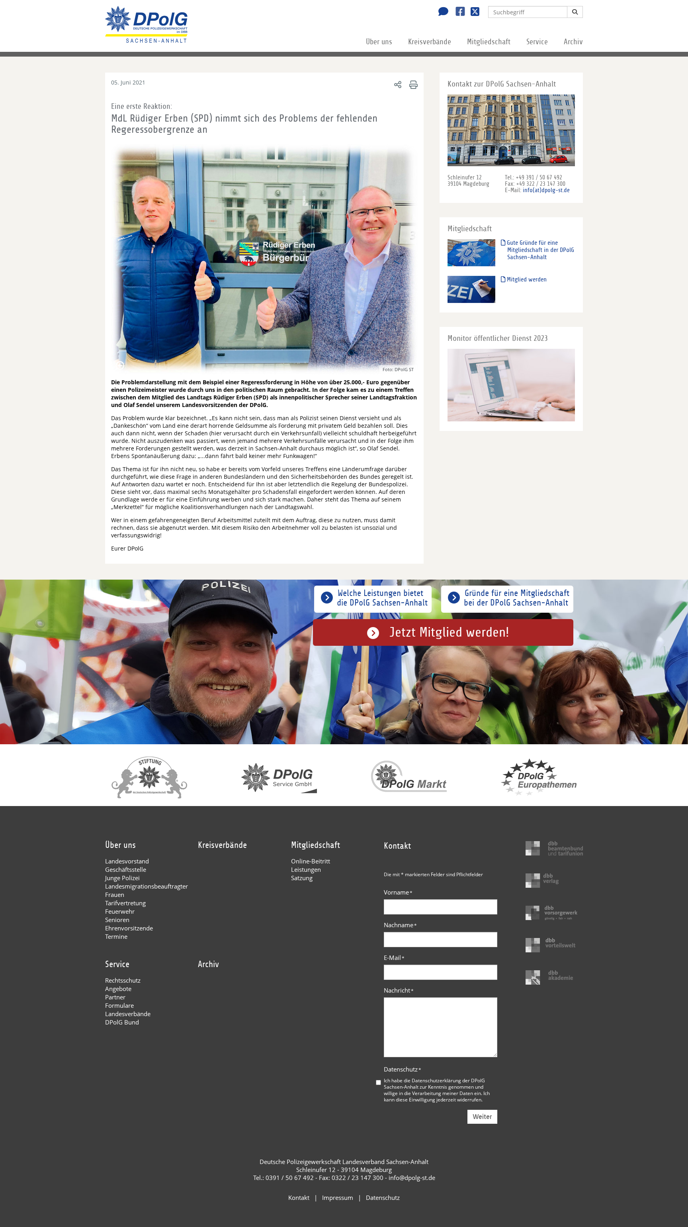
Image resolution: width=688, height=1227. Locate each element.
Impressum (337, 1197)
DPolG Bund (122, 1022)
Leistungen (306, 869)
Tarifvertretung (125, 903)
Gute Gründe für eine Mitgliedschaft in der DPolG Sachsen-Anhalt (539, 250)
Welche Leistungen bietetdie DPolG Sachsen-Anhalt (382, 598)
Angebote (118, 989)
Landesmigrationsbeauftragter (146, 886)
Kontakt (298, 1197)
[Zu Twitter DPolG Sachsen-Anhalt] (472, 12)
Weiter (482, 1117)
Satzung (302, 878)
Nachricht (399, 990)
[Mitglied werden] (471, 289)
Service (537, 42)
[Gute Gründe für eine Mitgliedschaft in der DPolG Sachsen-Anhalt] (471, 253)
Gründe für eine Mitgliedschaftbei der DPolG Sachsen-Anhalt (516, 598)
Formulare (119, 1005)
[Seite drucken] (412, 84)
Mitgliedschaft (488, 42)
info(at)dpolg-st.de (546, 190)
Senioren (117, 920)
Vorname (398, 892)
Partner (115, 997)
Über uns (379, 42)
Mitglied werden (526, 279)
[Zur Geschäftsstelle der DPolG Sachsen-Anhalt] (441, 12)
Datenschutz (402, 1069)
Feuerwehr (120, 911)
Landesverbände (127, 1014)
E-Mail (394, 958)
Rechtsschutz (123, 980)
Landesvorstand (127, 861)
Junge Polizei (122, 878)
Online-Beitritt (310, 861)
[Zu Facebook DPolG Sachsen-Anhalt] (457, 12)
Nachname (400, 925)
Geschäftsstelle (125, 869)
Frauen (114, 895)
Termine (116, 936)
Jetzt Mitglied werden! (449, 632)
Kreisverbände (429, 42)
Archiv (573, 42)
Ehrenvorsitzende (129, 928)
